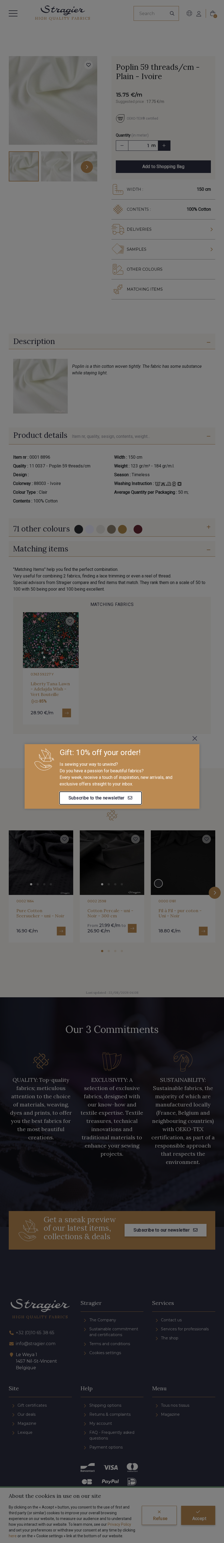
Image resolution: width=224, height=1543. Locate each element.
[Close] (194, 738)
